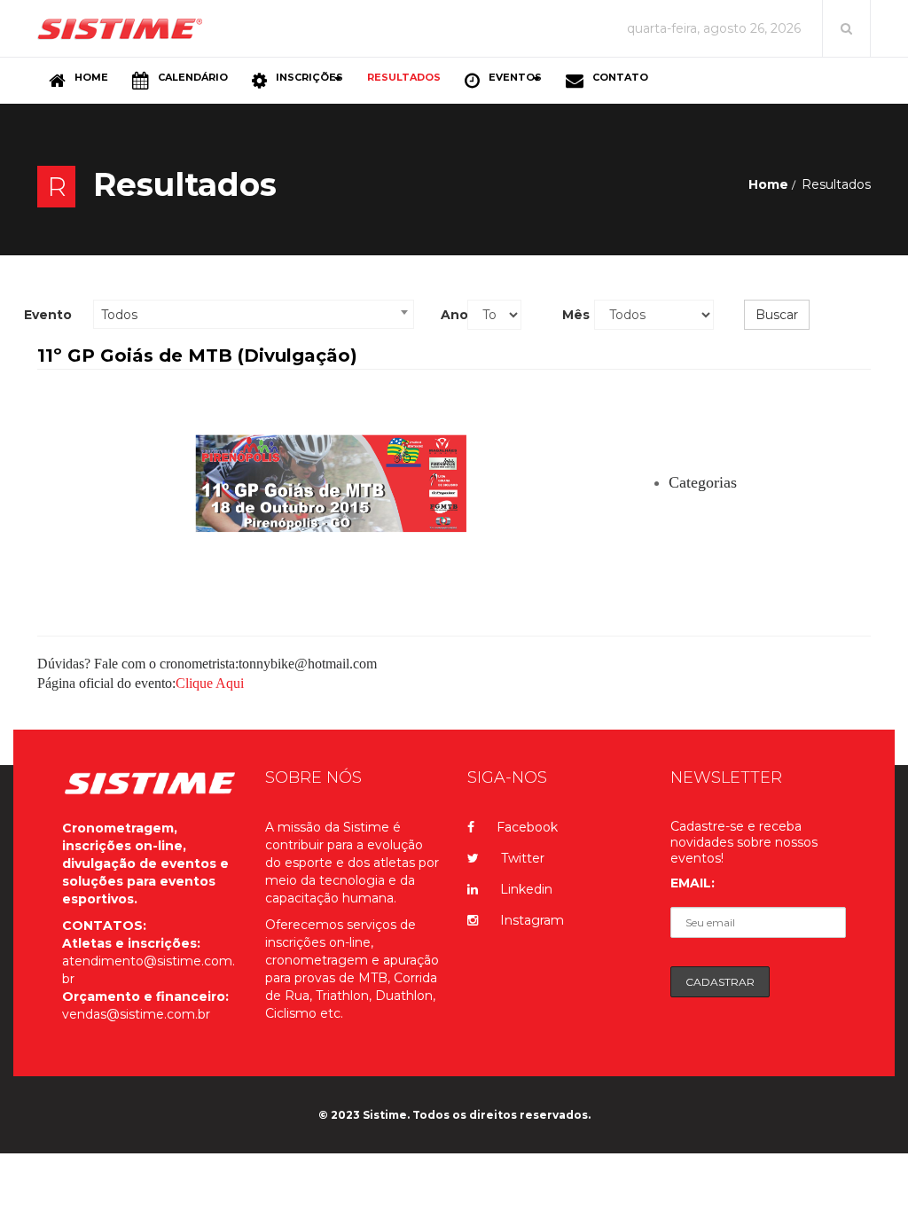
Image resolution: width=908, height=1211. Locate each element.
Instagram (532, 920)
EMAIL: (692, 883)
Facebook (527, 827)
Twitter (522, 858)
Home (768, 184)
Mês (572, 315)
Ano (447, 315)
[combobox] (253, 314)
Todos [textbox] (119, 315)
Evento (48, 315)
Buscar (776, 315)
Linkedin (526, 889)
